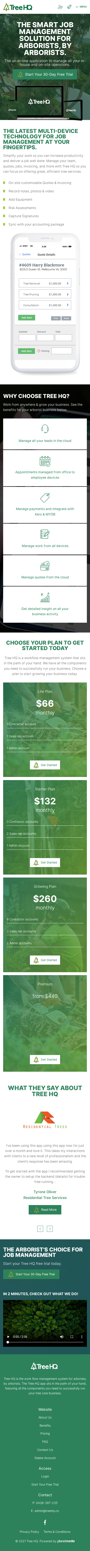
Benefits (45, 1425)
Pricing (45, 1433)
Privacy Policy (29, 1531)
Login (45, 1476)
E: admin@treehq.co (45, 1511)
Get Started (49, 765)
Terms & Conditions (57, 1531)
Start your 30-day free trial (49, 74)
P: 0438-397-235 (45, 1503)
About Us (45, 1417)
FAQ (45, 1441)
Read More (49, 1198)
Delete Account (45, 1458)
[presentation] (40, 1229)
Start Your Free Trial (45, 1484)
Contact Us (45, 1450)
